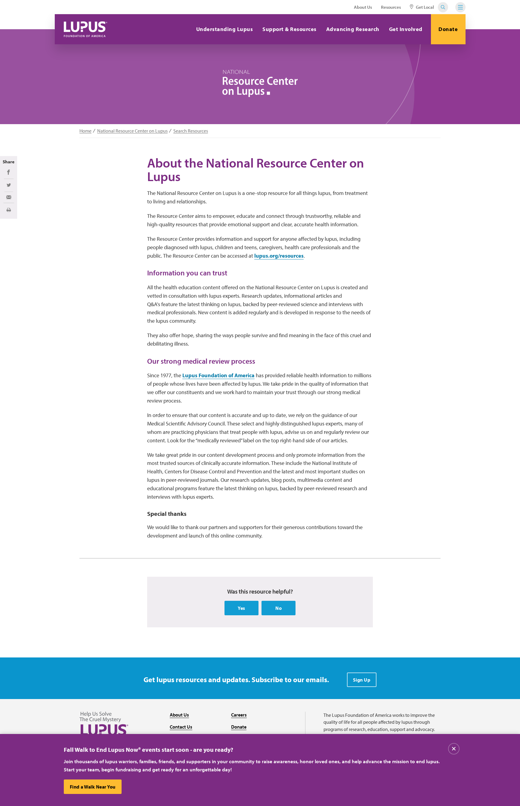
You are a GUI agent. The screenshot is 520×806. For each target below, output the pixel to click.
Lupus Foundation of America (218, 375)
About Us (363, 7)
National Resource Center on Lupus (132, 130)
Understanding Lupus (224, 29)
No (278, 608)
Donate (448, 29)
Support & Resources (289, 29)
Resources (391, 7)
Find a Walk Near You (93, 787)
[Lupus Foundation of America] (85, 29)
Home (85, 130)
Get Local (424, 7)
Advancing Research (352, 29)
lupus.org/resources (279, 255)
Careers (239, 715)
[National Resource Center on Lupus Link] (260, 83)
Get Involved (405, 29)
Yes (241, 608)
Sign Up (362, 680)
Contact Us (181, 727)
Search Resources (190, 130)
